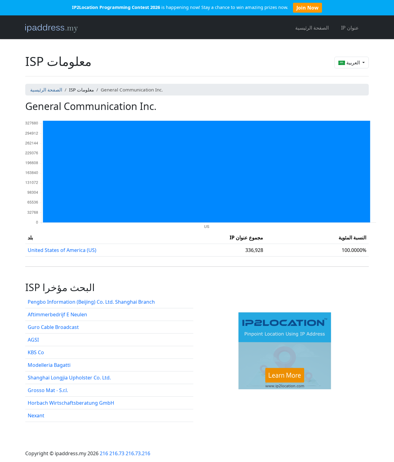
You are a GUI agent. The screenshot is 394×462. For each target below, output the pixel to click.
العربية (353, 62)
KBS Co (36, 352)
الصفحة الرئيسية (312, 27)
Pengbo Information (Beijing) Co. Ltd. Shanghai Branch (91, 301)
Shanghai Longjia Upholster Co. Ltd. (69, 377)
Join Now (307, 7)
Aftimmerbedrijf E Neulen (57, 314)
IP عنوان (350, 27)
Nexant (36, 415)
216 (104, 453)
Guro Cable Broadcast (53, 327)
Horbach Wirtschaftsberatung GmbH (71, 402)
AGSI (33, 339)
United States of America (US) (62, 250)
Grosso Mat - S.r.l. (48, 390)
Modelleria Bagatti (49, 365)
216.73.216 (138, 453)
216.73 (116, 453)
